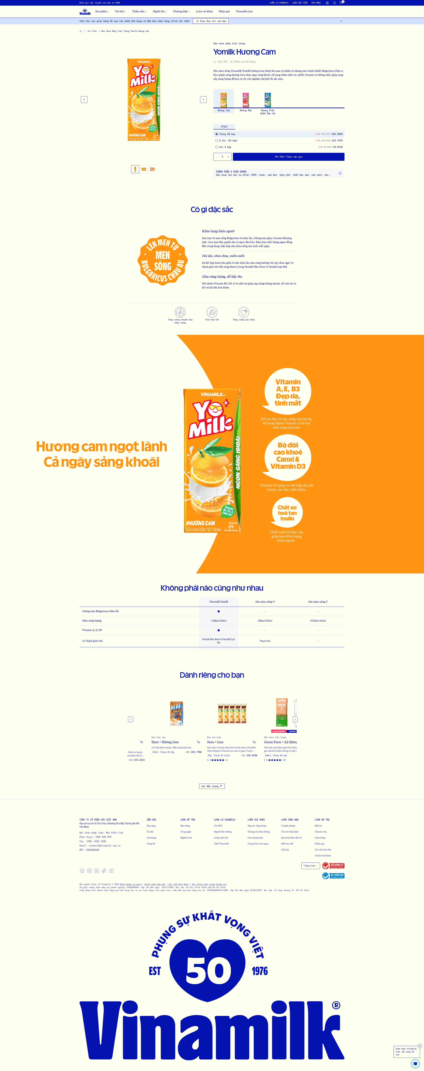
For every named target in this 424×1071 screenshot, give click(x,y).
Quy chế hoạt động (178, 884)
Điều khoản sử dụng (130, 884)
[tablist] (278, 127)
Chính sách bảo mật (154, 884)
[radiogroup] (278, 134)
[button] (135, 169)
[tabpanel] (278, 140)
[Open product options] (177, 742)
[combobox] (310, 866)
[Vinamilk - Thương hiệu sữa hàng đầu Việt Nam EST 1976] (85, 12)
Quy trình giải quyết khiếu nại (209, 884)
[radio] (216, 140)
